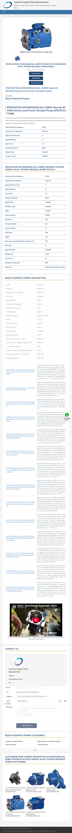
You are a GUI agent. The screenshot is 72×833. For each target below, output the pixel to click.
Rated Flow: (10, 152)
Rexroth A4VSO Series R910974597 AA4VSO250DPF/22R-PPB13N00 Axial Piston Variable (20, 538)
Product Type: (11, 156)
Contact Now (36, 74)
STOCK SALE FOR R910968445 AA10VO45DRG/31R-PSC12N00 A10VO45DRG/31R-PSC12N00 (20, 555)
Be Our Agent (36, 83)
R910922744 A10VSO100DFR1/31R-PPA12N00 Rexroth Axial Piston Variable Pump (20, 504)
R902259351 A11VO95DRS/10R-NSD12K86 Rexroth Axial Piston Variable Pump (20, 521)
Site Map (20, 828)
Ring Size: (9, 233)
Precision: (9, 259)
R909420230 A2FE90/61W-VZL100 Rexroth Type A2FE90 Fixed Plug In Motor (20, 572)
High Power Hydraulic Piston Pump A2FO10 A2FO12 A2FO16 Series (20, 389)
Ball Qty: (8, 246)
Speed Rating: (11, 140)
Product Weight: (11, 224)
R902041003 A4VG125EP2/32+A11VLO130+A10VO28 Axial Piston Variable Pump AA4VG (20, 470)
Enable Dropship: (12, 148)
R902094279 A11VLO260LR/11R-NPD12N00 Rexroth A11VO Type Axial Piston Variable (20, 419)
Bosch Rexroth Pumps (20, 16)
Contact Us (13, 828)
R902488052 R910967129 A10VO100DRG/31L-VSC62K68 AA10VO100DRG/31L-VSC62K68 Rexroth (20, 589)
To (7, 692)
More (35, 750)
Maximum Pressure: (13, 136)
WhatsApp (36, 78)
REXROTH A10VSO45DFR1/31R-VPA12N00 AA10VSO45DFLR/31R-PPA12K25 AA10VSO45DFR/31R (20, 436)
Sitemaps (27, 828)
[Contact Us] (67, 416)
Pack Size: (9, 144)
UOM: (7, 211)
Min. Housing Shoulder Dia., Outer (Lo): (19, 241)
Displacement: (10, 228)
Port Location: (10, 215)
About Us (6, 828)
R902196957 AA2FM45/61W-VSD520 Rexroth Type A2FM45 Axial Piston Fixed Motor (20, 372)
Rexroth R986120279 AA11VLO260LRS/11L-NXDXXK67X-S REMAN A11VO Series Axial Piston (20, 453)
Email (8, 688)
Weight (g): (9, 254)
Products (9, 16)
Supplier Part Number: (14, 131)
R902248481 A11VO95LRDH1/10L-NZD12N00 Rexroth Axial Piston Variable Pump (20, 404)
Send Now (26, 725)
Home (4, 16)
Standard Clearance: (12, 263)
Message (9, 707)
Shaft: (7, 237)
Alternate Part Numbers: (15, 127)
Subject (9, 697)
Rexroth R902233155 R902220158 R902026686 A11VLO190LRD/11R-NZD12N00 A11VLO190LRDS (20, 487)
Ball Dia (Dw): (10, 250)
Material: (8, 267)
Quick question (8, 702)
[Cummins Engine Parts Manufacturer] (8, 4)
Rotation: (8, 220)
